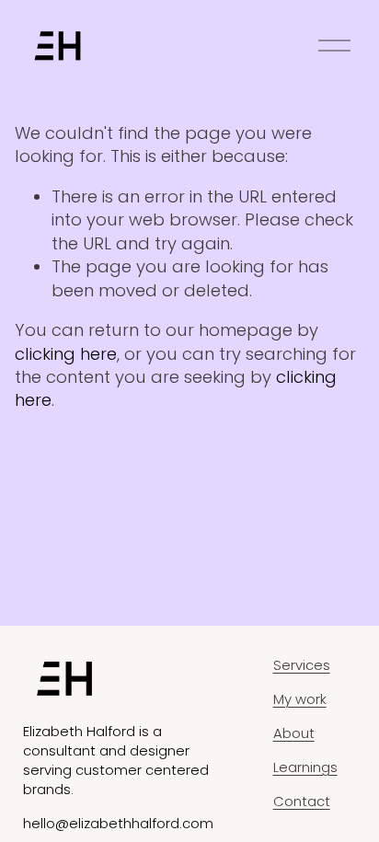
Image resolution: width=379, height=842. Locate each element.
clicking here (66, 353)
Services (301, 665)
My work (300, 699)
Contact (301, 801)
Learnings (305, 767)
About (294, 733)
